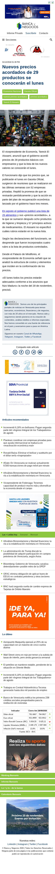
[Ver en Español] (53, 2)
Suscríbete (31, 33)
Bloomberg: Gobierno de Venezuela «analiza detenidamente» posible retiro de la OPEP (25, 565)
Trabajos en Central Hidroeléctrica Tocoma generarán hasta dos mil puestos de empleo (25, 688)
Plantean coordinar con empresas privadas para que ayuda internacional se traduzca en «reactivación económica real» (27, 443)
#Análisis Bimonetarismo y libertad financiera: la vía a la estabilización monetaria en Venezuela (27, 474)
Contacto (43, 33)
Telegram (9, 337)
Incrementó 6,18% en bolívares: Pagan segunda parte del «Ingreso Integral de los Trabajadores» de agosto (27, 430)
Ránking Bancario (10, 775)
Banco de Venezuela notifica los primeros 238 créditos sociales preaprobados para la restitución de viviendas (26, 700)
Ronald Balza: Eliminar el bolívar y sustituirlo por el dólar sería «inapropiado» (27, 454)
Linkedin (12, 844)
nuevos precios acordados (15, 97)
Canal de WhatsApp (32, 334)
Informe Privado (15, 33)
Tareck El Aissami (11, 102)
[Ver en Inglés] (49, 2)
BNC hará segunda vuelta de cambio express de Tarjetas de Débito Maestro (27, 587)
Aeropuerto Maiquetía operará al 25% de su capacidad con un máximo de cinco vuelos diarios (25, 645)
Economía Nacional (12, 91)
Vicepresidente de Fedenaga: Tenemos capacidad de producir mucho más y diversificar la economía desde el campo (27, 485)
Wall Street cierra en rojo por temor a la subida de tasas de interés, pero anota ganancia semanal (28, 656)
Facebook (36, 337)
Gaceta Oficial (30, 91)
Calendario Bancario (11, 794)
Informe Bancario (9, 782)
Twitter (27, 337)
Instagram (18, 337)
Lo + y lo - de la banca (12, 788)
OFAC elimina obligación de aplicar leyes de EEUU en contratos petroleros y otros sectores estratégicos (26, 576)
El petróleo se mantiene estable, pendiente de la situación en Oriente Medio (27, 666)
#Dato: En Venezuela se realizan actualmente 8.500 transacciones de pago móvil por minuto (26, 464)
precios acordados (38, 97)
